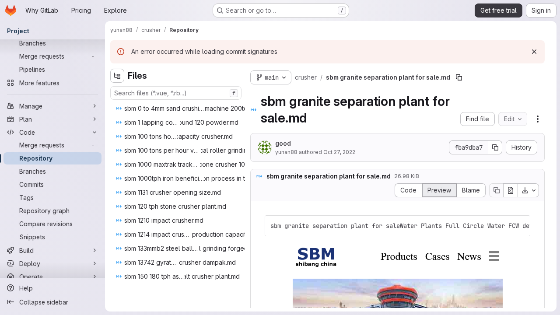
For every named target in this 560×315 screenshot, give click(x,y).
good (283, 143)
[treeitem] (202, 109)
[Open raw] (511, 190)
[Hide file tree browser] (117, 76)
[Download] (528, 190)
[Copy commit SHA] (495, 147)
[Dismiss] (534, 51)
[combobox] (176, 93)
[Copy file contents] (496, 190)
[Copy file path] (459, 77)
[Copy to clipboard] (520, 226)
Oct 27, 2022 (339, 152)
